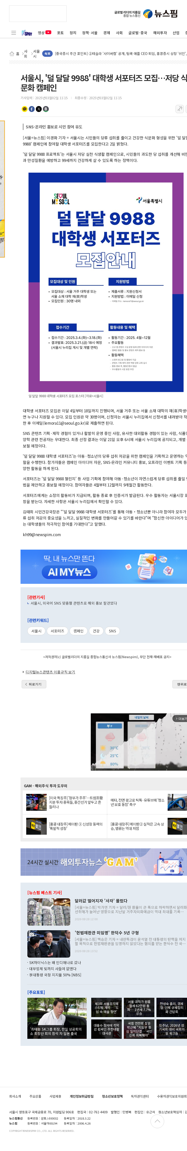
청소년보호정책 (112, 1096)
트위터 (39, 109)
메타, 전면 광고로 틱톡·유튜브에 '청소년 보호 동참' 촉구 (137, 802)
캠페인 (78, 631)
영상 (41, 32)
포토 (60, 32)
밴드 (46, 109)
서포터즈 (57, 631)
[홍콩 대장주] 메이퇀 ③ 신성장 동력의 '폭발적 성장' (75, 826)
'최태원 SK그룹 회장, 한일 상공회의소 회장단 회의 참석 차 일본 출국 (56, 1031)
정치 (73, 32)
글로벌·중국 (137, 32)
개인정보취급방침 (82, 1096)
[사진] (48, 911)
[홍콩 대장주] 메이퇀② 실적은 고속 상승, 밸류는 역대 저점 (137, 826)
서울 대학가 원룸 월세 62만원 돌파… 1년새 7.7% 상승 (139, 1007)
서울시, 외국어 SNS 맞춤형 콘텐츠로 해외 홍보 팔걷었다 (74, 602)
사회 (119, 32)
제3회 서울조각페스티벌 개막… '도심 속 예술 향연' (107, 1007)
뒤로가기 (35, 684)
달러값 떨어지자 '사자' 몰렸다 (101, 900)
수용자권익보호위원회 (172, 1096)
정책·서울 (90, 32)
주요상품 (35, 1096)
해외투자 (160, 32)
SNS (112, 631)
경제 (106, 32)
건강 (96, 631)
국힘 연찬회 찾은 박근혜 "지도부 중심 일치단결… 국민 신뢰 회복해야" (139, 1029)
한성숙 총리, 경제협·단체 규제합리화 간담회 (171, 1007)
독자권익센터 (140, 1096)
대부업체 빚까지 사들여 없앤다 (52, 968)
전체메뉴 (13, 32)
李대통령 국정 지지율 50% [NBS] (55, 974)
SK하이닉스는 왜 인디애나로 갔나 (55, 962)
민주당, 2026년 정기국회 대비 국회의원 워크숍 (171, 1029)
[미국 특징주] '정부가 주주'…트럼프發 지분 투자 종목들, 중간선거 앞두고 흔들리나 (76, 802)
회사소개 (15, 1096)
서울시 (36, 631)
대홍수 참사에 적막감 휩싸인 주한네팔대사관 (106, 1029)
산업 (176, 32)
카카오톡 (25, 109)
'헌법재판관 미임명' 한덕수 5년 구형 (107, 932)
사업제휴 (55, 1096)
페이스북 (32, 109)
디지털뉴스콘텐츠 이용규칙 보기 (50, 672)
